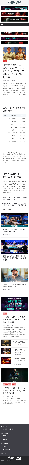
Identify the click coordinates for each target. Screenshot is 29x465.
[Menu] (2, 24)
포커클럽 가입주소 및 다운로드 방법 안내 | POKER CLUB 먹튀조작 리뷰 (14, 319)
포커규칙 (9, 384)
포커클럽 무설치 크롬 (8, 429)
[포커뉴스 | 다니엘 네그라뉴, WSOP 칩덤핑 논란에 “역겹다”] (14, 269)
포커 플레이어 (4, 443)
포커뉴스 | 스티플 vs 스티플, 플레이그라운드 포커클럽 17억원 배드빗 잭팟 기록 (15, 198)
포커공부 (4, 384)
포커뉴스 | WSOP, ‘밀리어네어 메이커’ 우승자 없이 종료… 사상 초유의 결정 (14, 258)
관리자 (14, 80)
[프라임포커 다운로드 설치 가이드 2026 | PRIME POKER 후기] (6, 343)
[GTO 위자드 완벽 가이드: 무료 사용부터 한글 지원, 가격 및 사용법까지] (14, 375)
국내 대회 (5, 436)
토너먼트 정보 (4, 433)
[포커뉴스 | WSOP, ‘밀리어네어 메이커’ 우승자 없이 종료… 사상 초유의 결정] (14, 240)
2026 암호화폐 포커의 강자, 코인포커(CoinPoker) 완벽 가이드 (19, 360)
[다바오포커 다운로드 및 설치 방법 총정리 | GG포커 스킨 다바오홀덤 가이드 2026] (6, 352)
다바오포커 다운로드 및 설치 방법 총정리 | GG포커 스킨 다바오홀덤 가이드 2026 (19, 351)
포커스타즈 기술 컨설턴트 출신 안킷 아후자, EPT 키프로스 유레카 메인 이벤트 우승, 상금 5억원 (14, 204)
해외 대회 (5, 439)
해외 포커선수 (6, 449)
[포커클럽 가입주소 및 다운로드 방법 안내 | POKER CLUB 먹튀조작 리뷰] (14, 304)
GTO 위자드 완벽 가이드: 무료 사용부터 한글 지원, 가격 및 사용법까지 (14, 390)
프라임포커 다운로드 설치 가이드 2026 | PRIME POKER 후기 (20, 342)
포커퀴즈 (14, 384)
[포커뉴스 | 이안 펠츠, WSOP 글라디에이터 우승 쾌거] (14, 214)
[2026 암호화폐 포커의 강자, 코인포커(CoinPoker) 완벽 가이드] (6, 361)
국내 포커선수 (6, 446)
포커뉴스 (4, 61)
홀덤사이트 (5, 313)
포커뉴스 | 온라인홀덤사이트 (15, 460)
